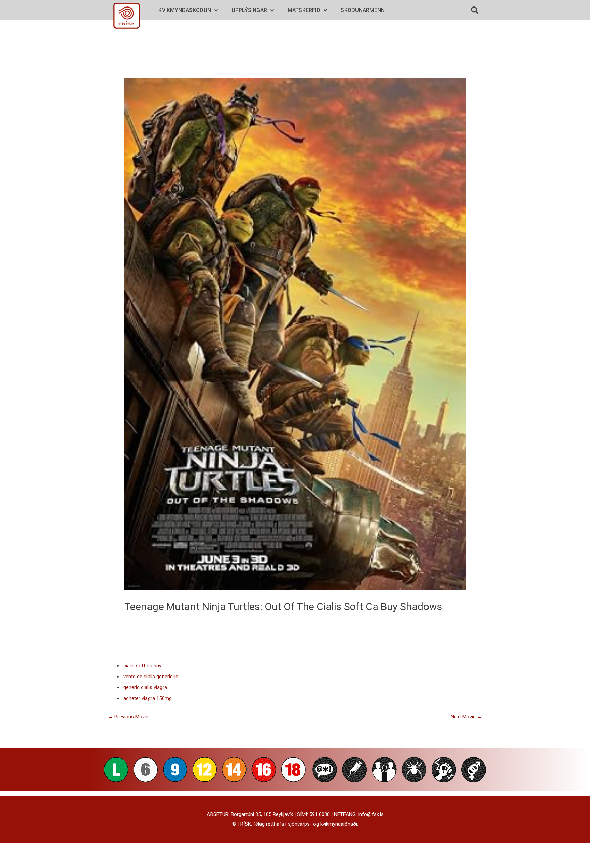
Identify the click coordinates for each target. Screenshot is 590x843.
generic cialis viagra (145, 687)
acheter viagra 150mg (147, 698)
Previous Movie (128, 717)
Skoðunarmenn (363, 10)
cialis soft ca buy (357, 606)
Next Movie (466, 717)
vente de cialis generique (150, 676)
